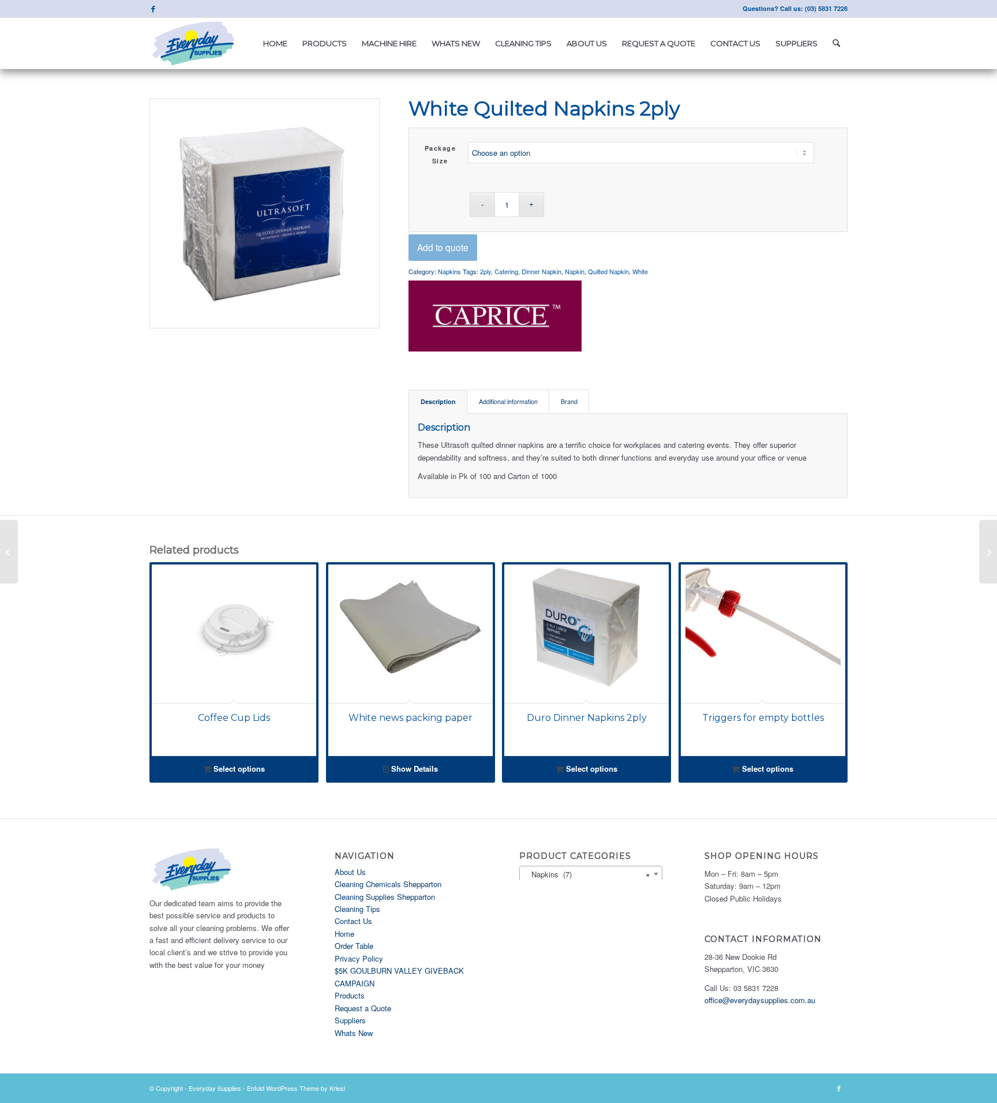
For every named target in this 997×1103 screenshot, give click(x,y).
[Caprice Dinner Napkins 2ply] (9, 552)
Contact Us (353, 920)
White (640, 271)
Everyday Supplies (215, 1088)
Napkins (449, 271)
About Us (350, 871)
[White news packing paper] (988, 552)
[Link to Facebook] (153, 8)
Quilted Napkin (608, 271)
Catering (506, 271)
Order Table (354, 945)
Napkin (574, 271)
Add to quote (442, 247)
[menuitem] (275, 43)
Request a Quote (363, 1008)
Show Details (413, 768)
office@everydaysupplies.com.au (759, 999)
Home (344, 933)
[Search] (836, 43)
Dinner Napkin (541, 271)
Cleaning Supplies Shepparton (385, 896)
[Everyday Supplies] (194, 43)
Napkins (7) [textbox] (587, 874)
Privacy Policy (359, 958)
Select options (238, 768)
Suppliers (350, 1020)
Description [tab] (438, 401)
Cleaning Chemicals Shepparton (388, 883)
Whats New (354, 1032)
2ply (485, 271)
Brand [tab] (569, 401)
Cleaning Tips (357, 908)
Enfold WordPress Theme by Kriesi (296, 1088)
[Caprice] (495, 317)
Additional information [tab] (508, 401)
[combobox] (590, 874)
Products (350, 995)
